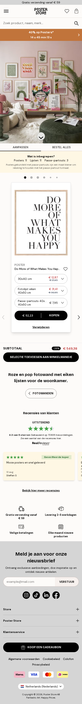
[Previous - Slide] (3, 317)
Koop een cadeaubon (44, 647)
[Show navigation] (6, 11)
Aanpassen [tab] (20, 147)
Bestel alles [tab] (61, 147)
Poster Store (50, 694)
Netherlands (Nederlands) (42, 686)
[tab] (67, 11)
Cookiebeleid (51, 659)
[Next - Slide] (79, 317)
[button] (41, 136)
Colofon (68, 659)
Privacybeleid (41, 664)
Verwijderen (41, 327)
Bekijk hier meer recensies (41, 490)
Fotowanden (43, 393)
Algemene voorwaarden (24, 659)
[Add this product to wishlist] (65, 269)
